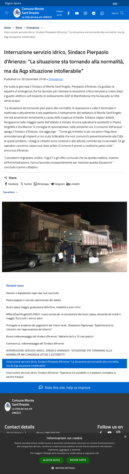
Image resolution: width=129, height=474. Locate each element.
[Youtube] (75, 13)
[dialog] (64, 453)
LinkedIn (75, 184)
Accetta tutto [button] (51, 460)
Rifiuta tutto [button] (78, 460)
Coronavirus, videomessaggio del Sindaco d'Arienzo (35, 343)
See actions (9, 192)
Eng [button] (115, 3)
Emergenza (32, 27)
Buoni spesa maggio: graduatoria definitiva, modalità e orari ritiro (43, 307)
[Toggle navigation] (7, 13)
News (19, 27)
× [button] (125, 437)
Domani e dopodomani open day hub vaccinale (32, 293)
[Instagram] (84, 13)
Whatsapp (43, 184)
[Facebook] (67, 13)
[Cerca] (122, 13)
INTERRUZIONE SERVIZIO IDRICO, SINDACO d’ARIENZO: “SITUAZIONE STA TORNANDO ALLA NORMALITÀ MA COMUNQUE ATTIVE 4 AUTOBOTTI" (59, 352)
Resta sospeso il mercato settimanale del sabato (33, 300)
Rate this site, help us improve (67, 387)
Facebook (13, 184)
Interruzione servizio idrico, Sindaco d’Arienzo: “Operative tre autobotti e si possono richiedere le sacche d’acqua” (61, 375)
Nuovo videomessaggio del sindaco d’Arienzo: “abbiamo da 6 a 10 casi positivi (50, 336)
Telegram (59, 184)
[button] (64, 468)
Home (7, 27)
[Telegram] (92, 13)
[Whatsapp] (100, 13)
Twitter (28, 184)
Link (97, 453)
